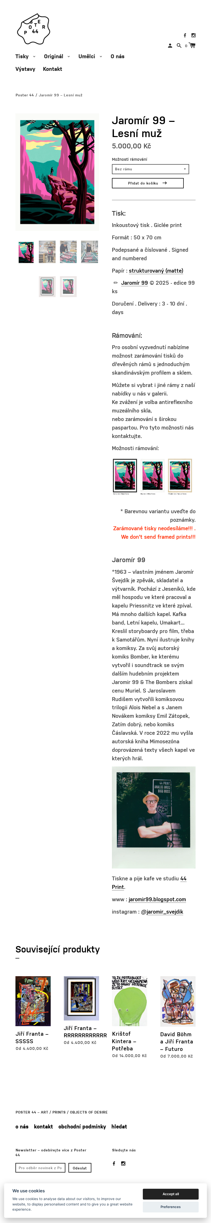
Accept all (171, 1194)
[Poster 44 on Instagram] (193, 35)
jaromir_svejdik (165, 911)
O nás (118, 56)
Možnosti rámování (129, 159)
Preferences (171, 1207)
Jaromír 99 (134, 282)
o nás (22, 1126)
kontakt (43, 1126)
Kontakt (52, 68)
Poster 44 (25, 94)
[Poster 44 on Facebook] (185, 35)
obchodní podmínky (82, 1126)
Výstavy (25, 68)
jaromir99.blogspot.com (157, 899)
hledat (119, 1126)
